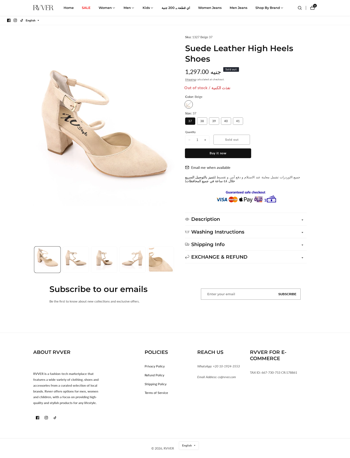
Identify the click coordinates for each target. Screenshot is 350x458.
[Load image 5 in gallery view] (161, 259)
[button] (105, 8)
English (31, 20)
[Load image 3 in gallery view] (104, 259)
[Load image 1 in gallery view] (47, 259)
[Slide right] (173, 259)
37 (191, 122)
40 (227, 122)
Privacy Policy (155, 366)
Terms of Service (156, 393)
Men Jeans (238, 8)
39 (215, 122)
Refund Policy (154, 375)
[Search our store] (300, 8)
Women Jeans (210, 8)
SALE (86, 8)
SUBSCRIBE (287, 294)
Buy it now (218, 153)
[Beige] (188, 104)
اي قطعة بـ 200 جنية (176, 8)
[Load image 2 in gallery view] (76, 259)
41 (239, 122)
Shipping (190, 79)
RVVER (169, 448)
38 (203, 122)
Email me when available (210, 167)
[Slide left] (34, 259)
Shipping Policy (155, 384)
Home (69, 8)
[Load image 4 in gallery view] (132, 259)
